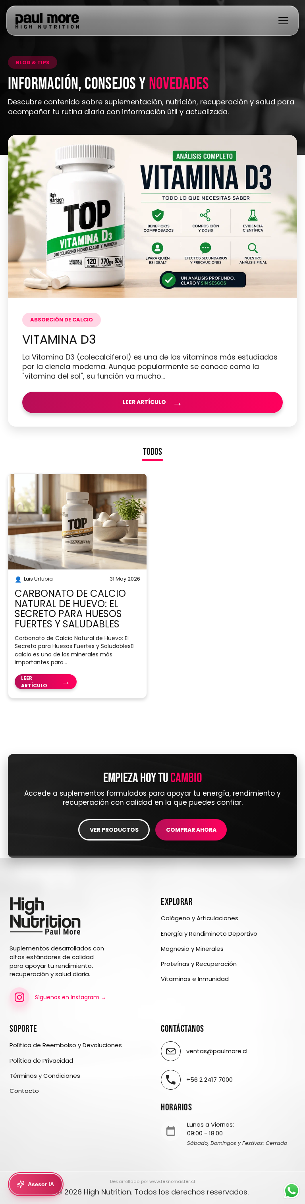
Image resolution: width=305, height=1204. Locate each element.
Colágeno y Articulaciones (199, 918)
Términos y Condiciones (45, 1076)
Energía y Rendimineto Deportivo (209, 934)
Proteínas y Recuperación (199, 964)
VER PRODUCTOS (114, 830)
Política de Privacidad (41, 1061)
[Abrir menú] (283, 20)
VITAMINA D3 (59, 339)
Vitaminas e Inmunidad (195, 979)
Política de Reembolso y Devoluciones (66, 1045)
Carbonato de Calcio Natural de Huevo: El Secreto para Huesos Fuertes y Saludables (70, 608)
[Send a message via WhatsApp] (291, 1190)
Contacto (24, 1091)
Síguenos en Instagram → (70, 997)
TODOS (152, 452)
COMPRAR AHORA (191, 830)
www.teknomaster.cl (172, 1181)
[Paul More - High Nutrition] (47, 21)
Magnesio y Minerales (192, 949)
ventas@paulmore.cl (216, 1051)
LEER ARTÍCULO (153, 402)
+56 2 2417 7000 (209, 1079)
